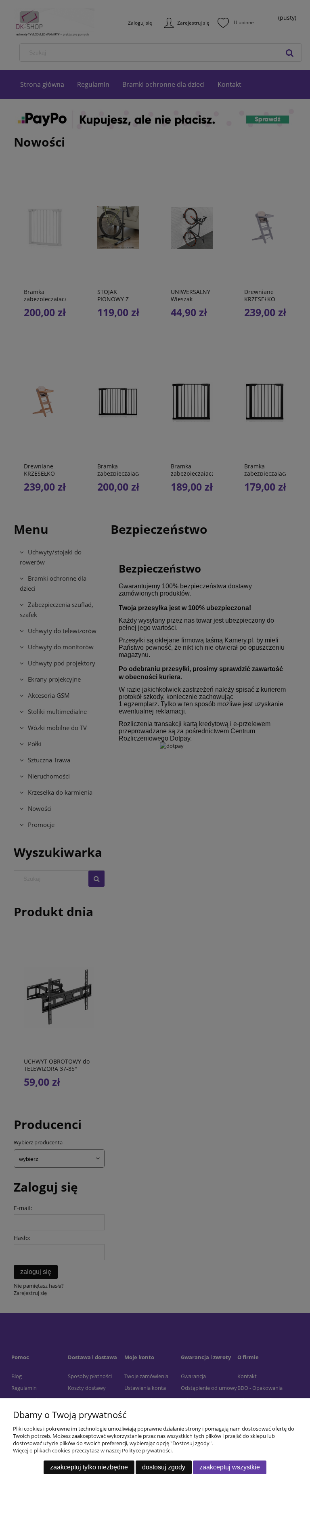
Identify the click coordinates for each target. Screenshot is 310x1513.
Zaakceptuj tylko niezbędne (89, 1467)
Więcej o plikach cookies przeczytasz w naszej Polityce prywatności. (93, 1450)
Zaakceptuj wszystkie (229, 1467)
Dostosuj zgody (163, 1467)
